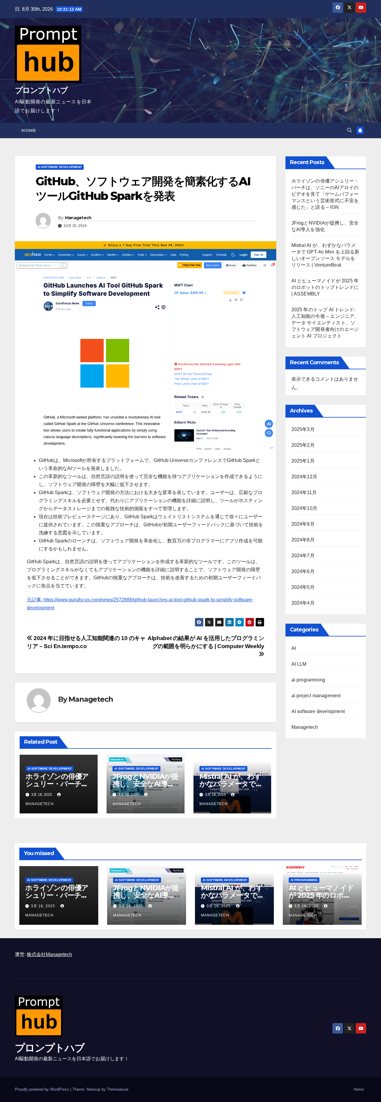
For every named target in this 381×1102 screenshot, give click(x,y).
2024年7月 (303, 555)
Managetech (78, 217)
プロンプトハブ (41, 90)
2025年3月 (303, 429)
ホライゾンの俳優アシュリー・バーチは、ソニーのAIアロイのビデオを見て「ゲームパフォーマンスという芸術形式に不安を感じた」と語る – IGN (325, 194)
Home (28, 130)
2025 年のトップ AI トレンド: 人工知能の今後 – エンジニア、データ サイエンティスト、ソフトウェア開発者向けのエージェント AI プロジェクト (325, 322)
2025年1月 (303, 460)
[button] (349, 130)
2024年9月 (303, 524)
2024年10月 (304, 508)
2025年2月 (303, 445)
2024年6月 (303, 571)
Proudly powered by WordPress (42, 1089)
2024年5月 (303, 587)
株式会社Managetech (49, 954)
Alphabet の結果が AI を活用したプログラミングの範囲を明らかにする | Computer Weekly (206, 642)
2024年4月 (303, 603)
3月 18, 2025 (43, 906)
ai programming (308, 679)
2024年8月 (303, 539)
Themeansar (117, 1089)
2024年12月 (304, 476)
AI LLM (299, 664)
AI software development (60, 167)
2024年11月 (304, 492)
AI (293, 648)
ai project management (316, 695)
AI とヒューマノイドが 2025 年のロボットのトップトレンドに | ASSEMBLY (325, 287)
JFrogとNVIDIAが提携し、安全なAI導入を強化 (145, 784)
